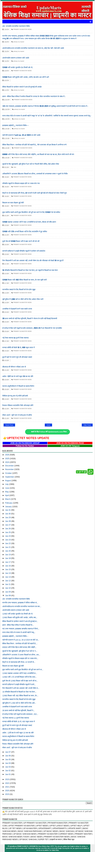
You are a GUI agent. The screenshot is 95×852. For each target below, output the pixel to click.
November (9, 469)
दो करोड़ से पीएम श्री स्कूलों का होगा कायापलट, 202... (20, 714)
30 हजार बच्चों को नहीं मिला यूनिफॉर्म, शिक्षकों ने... (18, 710)
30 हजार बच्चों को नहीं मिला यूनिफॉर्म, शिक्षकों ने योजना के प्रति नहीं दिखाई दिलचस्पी (29, 318)
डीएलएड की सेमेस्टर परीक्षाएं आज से (14, 366)
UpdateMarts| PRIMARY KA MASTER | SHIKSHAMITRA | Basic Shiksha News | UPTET (31, 846)
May (7, 492)
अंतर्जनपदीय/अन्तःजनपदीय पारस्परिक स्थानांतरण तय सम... (21, 606)
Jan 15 (8, 569)
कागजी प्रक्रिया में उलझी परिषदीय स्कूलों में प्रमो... (19, 684)
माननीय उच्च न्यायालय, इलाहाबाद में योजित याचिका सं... (20, 603)
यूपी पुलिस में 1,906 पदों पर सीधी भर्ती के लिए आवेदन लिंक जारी (22, 299)
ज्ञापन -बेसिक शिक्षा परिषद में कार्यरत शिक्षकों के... (18, 625)
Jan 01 (8, 774)
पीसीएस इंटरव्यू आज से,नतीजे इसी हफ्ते (15, 395)
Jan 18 (8, 558)
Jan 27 (8, 525)
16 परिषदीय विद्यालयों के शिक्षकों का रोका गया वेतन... (19, 692)
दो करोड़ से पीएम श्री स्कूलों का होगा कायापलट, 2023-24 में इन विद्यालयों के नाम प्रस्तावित (32, 328)
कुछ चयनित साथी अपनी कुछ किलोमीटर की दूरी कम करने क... (22, 669)
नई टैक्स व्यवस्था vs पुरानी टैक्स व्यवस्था (15, 337)
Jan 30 (8, 514)
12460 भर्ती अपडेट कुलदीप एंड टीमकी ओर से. (17, 67)
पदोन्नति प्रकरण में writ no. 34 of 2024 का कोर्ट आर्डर (21, 135)
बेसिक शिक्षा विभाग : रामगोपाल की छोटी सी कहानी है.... (19, 643)
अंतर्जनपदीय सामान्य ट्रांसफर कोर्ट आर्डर (15, 57)
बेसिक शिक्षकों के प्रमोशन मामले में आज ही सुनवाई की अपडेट (22, 86)
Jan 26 (8, 528)
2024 (7, 462)
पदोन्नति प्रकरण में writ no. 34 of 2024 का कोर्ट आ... (20, 640)
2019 (7, 794)
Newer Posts (9, 425)
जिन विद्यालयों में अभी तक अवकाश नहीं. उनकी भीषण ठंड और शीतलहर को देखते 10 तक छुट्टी (32, 260)
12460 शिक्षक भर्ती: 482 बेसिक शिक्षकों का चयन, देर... (20, 696)
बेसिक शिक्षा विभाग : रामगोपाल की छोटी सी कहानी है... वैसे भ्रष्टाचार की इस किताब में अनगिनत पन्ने (34, 144)
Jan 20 (8, 551)
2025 (7, 458)
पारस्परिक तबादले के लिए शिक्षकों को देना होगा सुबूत (18, 289)
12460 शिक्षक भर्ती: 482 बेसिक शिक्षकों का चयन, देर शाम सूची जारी (24, 279)
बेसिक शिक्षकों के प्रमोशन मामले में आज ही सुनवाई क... (20, 621)
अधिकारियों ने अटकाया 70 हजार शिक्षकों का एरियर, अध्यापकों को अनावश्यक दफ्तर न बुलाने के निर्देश (35, 173)
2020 (7, 790)
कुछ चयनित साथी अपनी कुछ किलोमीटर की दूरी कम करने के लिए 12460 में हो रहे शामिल (31, 212)
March (8, 499)
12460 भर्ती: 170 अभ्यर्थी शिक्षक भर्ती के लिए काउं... (19, 677)
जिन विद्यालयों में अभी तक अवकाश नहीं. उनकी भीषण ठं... (20, 688)
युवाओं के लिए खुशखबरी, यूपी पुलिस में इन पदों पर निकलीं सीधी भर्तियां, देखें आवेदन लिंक (30, 163)
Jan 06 (8, 756)
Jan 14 (8, 573)
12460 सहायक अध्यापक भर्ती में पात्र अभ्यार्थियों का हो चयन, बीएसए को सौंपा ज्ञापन (29, 221)
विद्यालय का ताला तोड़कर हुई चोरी (13, 202)
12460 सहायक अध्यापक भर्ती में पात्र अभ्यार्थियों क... (19, 673)
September (10, 477)
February (9, 503)
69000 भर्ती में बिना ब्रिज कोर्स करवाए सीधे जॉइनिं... (19, 647)
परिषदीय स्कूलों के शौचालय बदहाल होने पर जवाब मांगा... (20, 658)
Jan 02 (8, 770)
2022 (7, 783)
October (8, 473)
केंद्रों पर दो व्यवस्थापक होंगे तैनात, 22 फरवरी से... (18, 662)
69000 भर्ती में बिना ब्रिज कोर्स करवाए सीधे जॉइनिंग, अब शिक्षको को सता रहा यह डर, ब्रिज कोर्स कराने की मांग (38, 154)
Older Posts (87, 425)
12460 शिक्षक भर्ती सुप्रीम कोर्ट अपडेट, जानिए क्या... (19, 617)
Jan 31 (8, 510)
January (8, 506)
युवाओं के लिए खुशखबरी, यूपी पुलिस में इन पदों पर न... (19, 651)
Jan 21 (8, 547)
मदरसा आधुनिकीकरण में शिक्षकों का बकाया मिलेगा (18, 385)
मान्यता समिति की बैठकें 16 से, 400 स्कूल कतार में (18, 347)
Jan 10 (8, 588)
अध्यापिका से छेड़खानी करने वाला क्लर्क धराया (17, 308)
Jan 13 (8, 577)
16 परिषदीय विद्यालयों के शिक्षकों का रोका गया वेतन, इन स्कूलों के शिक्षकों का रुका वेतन (30, 270)
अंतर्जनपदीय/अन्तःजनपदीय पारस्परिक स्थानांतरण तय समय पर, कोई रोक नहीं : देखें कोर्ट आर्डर (33, 48)
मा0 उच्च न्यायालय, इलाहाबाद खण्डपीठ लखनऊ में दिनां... (20, 629)
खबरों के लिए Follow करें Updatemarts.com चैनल (49, 432)
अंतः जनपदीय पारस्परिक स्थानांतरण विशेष (16, 26)
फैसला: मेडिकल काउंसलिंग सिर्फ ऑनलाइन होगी (17, 405)
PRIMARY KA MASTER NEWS (22, 29)
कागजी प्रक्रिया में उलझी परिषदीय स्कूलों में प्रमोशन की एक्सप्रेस (23, 250)
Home (48, 425)
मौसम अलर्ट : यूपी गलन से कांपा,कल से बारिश (17, 414)
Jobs (14, 167)
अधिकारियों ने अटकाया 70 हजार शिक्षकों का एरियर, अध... (21, 655)
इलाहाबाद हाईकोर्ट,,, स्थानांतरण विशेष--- (15, 125)
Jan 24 (8, 536)
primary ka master (18, 42)
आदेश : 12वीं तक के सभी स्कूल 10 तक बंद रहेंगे (17, 376)
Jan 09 (8, 592)
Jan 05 (8, 759)
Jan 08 (8, 595)
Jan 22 (8, 543)
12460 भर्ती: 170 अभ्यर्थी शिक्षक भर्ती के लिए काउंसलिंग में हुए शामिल (24, 231)
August (8, 480)
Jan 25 (8, 532)
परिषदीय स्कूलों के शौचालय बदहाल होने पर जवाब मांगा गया (21, 183)
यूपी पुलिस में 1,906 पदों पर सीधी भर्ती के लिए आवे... (19, 703)
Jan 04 (8, 763)
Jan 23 (8, 540)
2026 (7, 455)
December (9, 466)
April (7, 495)
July (7, 484)
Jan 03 (8, 767)
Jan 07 (8, 752)
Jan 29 (8, 517)
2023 (7, 779)
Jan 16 (8, 566)
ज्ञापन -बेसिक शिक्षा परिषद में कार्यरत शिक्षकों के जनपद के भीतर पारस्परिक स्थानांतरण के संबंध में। (34, 96)
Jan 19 (8, 555)
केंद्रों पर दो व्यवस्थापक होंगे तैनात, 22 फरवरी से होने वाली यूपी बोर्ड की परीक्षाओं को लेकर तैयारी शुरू (34, 192)
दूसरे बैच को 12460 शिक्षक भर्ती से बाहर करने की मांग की (20, 241)
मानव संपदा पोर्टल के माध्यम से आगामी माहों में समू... (18, 632)
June (7, 488)
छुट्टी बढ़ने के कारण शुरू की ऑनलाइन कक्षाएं (17, 356)
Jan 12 (8, 581)
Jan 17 (8, 562)
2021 (7, 787)
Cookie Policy (55, 850)
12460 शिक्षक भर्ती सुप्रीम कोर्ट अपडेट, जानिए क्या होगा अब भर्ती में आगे (25, 77)
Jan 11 (8, 584)
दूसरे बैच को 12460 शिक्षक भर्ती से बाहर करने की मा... (20, 681)
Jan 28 (8, 521)
